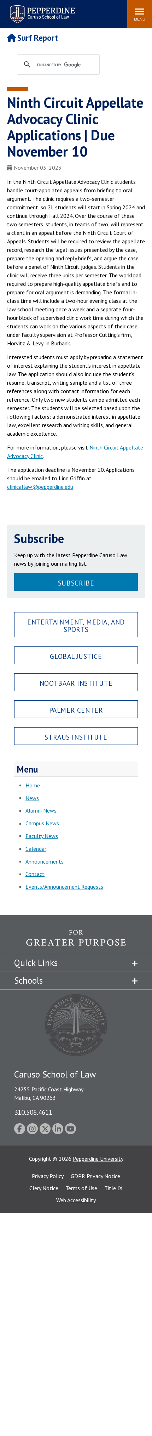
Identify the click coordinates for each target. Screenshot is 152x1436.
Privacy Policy (48, 1176)
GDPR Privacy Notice (95, 1176)
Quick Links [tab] (36, 962)
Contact (35, 873)
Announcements (44, 861)
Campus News (42, 823)
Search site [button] (25, 10)
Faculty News (41, 835)
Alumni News (41, 810)
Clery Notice (43, 1188)
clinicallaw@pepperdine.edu (40, 486)
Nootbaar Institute (76, 683)
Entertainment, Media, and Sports (75, 625)
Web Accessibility (76, 1200)
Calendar (35, 848)
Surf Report (37, 38)
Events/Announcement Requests (64, 886)
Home (32, 785)
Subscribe (76, 582)
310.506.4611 (33, 1112)
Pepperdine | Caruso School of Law (41, 9)
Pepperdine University (98, 1158)
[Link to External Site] (76, 941)
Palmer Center (76, 710)
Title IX (113, 1188)
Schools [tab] (28, 980)
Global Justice (76, 656)
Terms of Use (81, 1188)
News (32, 798)
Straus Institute (76, 737)
